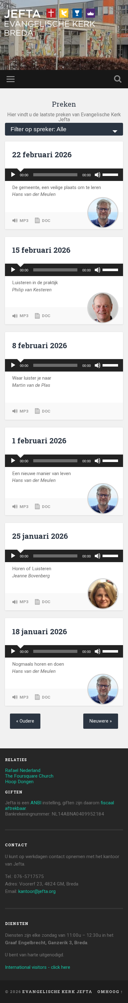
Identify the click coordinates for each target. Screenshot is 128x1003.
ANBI (35, 803)
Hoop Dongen (19, 781)
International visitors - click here (37, 967)
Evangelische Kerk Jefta (57, 991)
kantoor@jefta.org (37, 891)
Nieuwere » (100, 721)
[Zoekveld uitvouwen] (117, 79)
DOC (46, 220)
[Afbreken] (97, 175)
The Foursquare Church (29, 776)
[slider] (111, 174)
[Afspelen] (13, 175)
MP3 (24, 220)
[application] (64, 175)
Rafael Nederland (22, 770)
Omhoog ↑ (110, 991)
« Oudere (25, 721)
